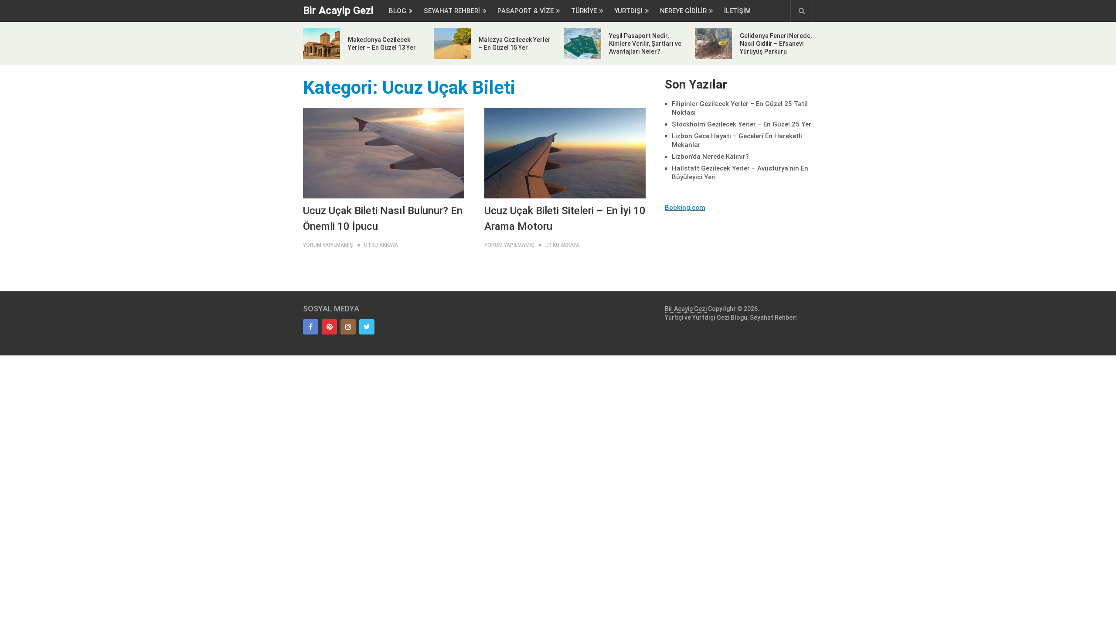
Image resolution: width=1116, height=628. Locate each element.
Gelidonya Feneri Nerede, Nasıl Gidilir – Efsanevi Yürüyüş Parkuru (776, 43)
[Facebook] (310, 326)
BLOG (397, 11)
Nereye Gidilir (683, 11)
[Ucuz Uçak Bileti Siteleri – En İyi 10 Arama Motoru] (565, 153)
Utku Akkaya (381, 245)
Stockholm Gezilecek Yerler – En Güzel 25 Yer (741, 124)
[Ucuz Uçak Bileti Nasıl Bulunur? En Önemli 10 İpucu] (383, 153)
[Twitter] (366, 326)
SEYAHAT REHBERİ (452, 11)
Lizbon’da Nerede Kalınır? (710, 156)
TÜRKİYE (584, 11)
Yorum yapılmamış (328, 245)
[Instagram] (348, 326)
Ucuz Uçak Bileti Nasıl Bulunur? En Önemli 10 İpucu (383, 218)
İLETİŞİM (737, 11)
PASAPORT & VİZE (525, 11)
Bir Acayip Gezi (338, 10)
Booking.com (685, 208)
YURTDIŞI (628, 11)
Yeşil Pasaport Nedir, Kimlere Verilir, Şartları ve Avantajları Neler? (645, 43)
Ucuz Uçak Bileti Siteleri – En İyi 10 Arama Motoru (565, 218)
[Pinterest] (329, 326)
